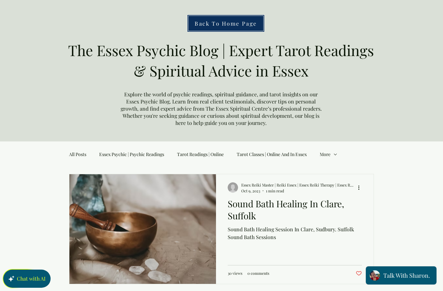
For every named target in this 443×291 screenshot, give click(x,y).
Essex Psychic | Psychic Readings (131, 154)
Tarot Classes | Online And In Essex (272, 154)
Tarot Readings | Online (200, 154)
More (325, 154)
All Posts (77, 154)
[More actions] (361, 187)
